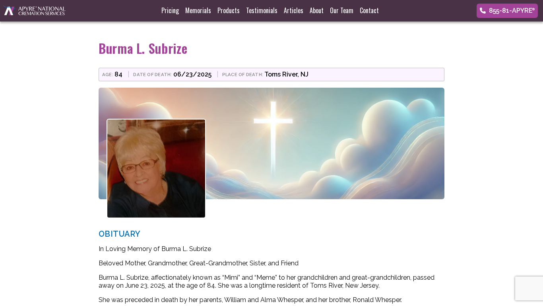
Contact (369, 10)
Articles (293, 10)
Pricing (170, 10)
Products (228, 10)
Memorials (198, 10)
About (317, 10)
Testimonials (261, 10)
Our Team (341, 10)
